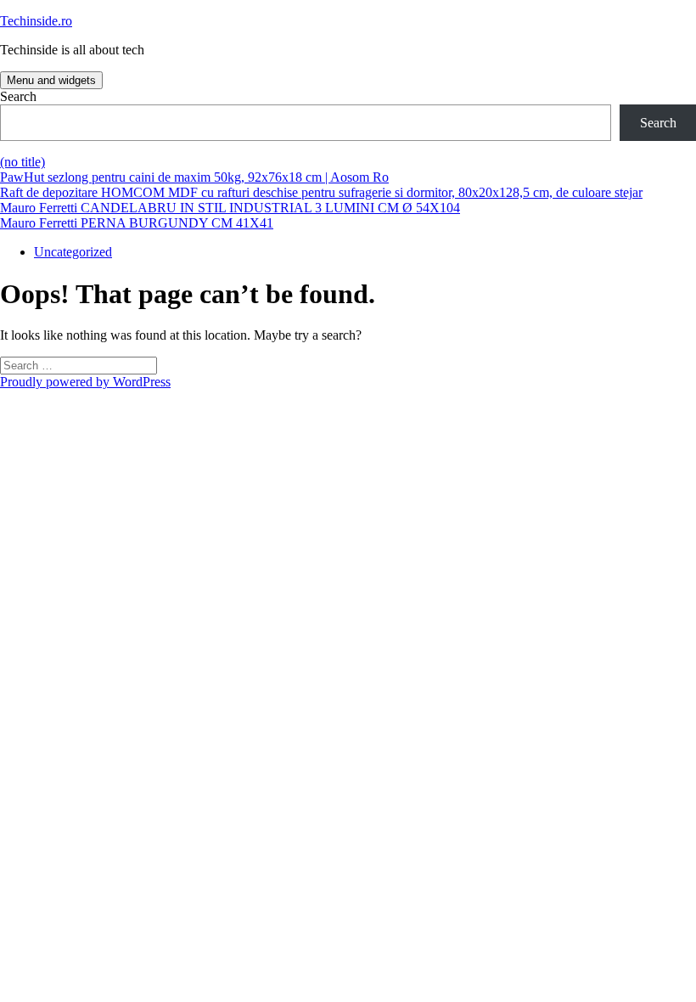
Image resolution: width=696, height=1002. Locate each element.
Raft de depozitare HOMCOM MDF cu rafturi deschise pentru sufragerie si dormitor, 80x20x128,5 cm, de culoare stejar (321, 192)
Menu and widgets (51, 80)
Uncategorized (73, 252)
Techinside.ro (36, 21)
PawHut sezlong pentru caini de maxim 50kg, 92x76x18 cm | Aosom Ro (194, 177)
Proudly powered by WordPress (85, 381)
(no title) (22, 162)
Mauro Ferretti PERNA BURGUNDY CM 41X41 (136, 223)
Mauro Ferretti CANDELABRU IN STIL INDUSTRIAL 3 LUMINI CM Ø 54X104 (230, 207)
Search (18, 96)
